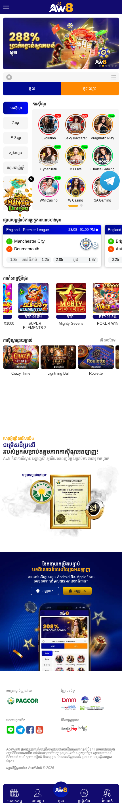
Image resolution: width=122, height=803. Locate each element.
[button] (61, 44)
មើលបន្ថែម (108, 340)
